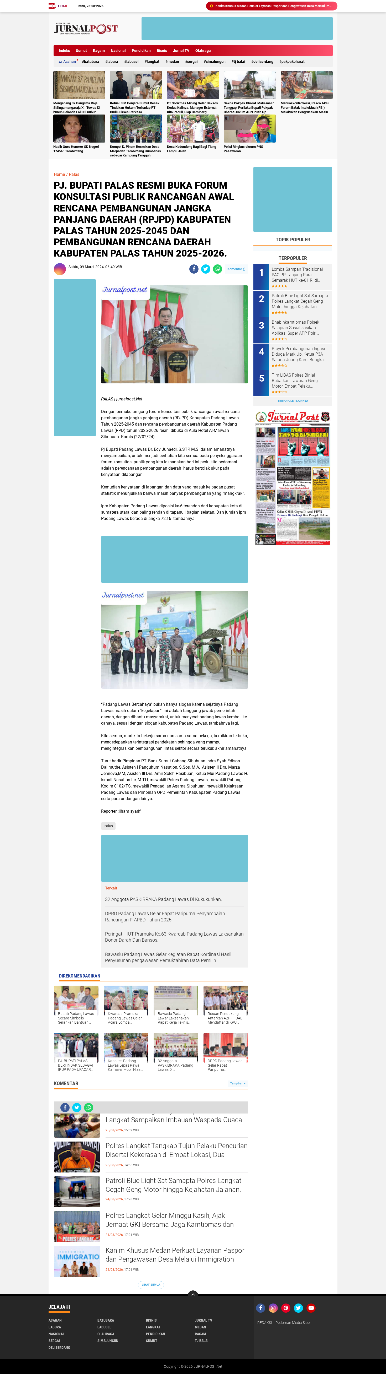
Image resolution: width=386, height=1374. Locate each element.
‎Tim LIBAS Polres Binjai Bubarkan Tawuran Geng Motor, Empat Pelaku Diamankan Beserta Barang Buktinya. (274, 6)
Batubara (91, 61)
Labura (112, 61)
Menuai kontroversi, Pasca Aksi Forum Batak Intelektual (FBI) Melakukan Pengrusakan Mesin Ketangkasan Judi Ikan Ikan (304, 108)
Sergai (192, 61)
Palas (74, 174)
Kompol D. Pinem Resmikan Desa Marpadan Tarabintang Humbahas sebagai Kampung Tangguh (135, 151)
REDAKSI (264, 1323)
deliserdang (263, 61)
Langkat (153, 61)
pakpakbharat (293, 61)
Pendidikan (141, 50)
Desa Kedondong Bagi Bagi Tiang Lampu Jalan (191, 149)
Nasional (118, 50)
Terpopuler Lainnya (293, 401)
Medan (173, 61)
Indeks (64, 50)
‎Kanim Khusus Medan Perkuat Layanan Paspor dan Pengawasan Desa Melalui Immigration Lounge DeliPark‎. (175, 1259)
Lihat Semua (151, 1284)
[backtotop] (193, 1295)
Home (63, 6)
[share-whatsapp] (217, 269)
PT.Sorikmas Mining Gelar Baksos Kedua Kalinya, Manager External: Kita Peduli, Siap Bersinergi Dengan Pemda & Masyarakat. (192, 108)
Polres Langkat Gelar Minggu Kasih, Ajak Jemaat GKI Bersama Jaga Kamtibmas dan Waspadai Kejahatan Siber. (170, 1224)
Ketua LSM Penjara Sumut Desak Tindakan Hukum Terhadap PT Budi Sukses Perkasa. (134, 107)
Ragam (99, 50)
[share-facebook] (194, 269)
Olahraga (203, 50)
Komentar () (236, 269)
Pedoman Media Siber (293, 1323)
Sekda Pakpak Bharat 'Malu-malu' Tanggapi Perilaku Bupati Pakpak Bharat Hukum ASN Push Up (249, 107)
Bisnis (162, 50)
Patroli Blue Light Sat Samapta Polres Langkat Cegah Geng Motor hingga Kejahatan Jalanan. (173, 1185)
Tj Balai (239, 61)
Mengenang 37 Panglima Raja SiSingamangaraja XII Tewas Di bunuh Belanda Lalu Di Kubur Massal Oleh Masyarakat (76, 108)
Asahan (69, 61)
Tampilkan (237, 1083)
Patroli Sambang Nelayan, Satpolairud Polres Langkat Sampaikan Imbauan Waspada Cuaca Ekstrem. (174, 1120)
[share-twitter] (205, 269)
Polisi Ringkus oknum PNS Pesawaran (243, 149)
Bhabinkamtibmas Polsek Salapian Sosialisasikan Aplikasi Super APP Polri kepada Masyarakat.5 (295, 328)
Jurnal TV (181, 50)
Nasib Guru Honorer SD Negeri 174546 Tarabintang (76, 149)
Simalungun (216, 61)
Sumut (81, 50)
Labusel (132, 61)
